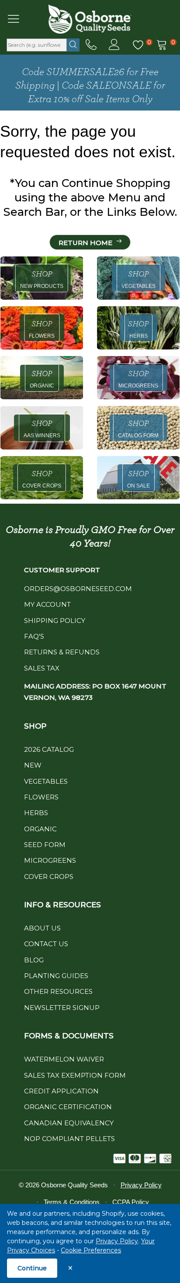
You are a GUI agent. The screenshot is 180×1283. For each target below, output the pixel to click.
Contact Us (46, 944)
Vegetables (46, 781)
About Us (42, 928)
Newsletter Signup (62, 1007)
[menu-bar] (19, 19)
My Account (47, 604)
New (33, 765)
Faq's (34, 636)
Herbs (36, 813)
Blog (34, 960)
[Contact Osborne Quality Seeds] (91, 45)
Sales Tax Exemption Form (75, 1075)
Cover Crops (48, 876)
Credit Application (61, 1091)
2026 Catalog (49, 749)
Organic (40, 829)
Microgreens (50, 860)
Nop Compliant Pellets (69, 1138)
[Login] (114, 45)
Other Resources (58, 991)
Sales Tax (41, 668)
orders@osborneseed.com (78, 588)
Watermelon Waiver (64, 1059)
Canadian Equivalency (69, 1123)
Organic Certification (68, 1107)
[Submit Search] (73, 45)
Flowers (41, 797)
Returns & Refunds (62, 652)
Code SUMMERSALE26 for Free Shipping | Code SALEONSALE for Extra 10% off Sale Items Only (90, 85)
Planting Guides (56, 976)
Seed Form (45, 844)
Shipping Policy (54, 620)
